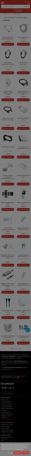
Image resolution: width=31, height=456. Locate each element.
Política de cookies (20, 449)
